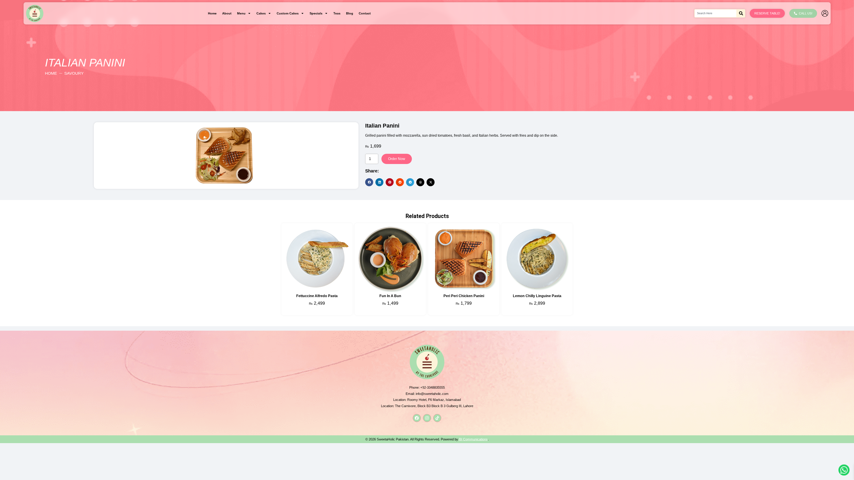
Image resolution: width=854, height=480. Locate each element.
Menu (241, 13)
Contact (365, 13)
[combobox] (715, 13)
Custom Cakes (288, 13)
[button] (369, 182)
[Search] (741, 13)
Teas (336, 13)
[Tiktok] (437, 418)
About (227, 13)
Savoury (74, 73)
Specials (316, 13)
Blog (349, 13)
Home (212, 13)
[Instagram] (427, 418)
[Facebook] (417, 418)
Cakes (261, 13)
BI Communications (473, 439)
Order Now (396, 159)
